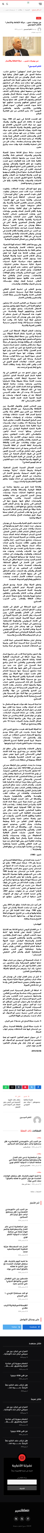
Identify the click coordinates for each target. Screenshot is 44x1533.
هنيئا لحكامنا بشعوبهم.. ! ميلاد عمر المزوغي (32, 1102)
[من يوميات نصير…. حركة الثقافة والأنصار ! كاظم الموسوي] (22, 46)
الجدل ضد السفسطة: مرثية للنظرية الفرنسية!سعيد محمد (16, 1249)
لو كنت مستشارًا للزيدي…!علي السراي (16, 1294)
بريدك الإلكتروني (22, 1477)
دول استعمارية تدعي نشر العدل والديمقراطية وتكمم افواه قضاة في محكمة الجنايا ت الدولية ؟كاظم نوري (25, 1160)
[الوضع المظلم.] (7, 4)
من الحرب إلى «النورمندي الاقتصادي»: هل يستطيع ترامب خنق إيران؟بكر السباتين (22, 1143)
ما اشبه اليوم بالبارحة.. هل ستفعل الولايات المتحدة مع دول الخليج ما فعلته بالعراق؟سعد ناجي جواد (22, 1178)
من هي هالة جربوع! (19, 1375)
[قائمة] (40, 3)
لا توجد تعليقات (35, 32)
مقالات (38, 18)
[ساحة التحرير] (22, 3)
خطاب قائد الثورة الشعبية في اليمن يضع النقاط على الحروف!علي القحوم (11, 1103)
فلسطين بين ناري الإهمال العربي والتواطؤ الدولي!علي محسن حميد (16, 1281)
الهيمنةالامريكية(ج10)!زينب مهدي (16, 1307)
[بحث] (3, 3)
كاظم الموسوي (28, 29)
